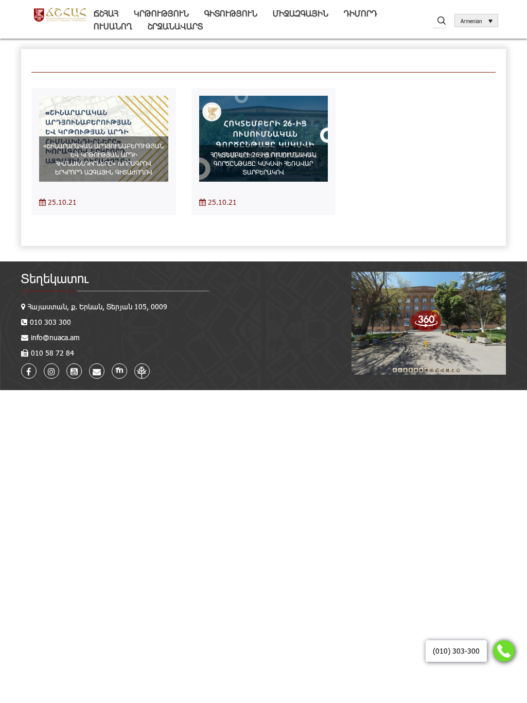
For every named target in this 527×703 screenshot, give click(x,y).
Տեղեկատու (55, 278)
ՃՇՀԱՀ (106, 13)
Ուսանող (113, 26)
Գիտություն (230, 13)
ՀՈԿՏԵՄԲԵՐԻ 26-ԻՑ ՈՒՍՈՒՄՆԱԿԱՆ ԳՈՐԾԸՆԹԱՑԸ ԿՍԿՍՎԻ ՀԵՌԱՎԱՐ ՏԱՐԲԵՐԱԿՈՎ (263, 163)
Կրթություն (161, 13)
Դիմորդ (360, 13)
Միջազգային (300, 13)
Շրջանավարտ (175, 26)
